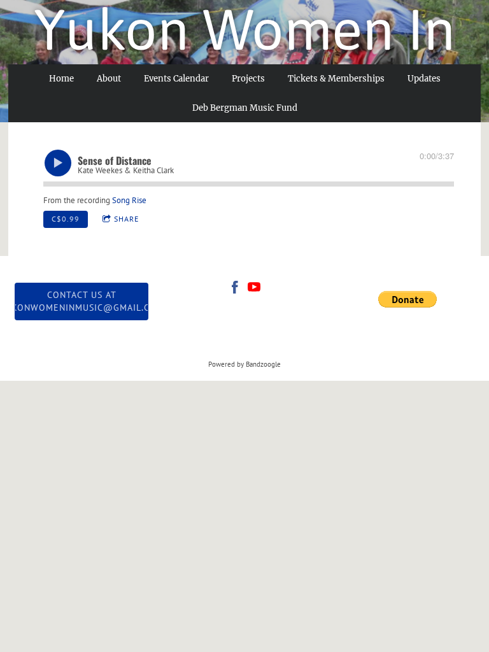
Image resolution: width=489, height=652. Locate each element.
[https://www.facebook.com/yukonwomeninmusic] (235, 289)
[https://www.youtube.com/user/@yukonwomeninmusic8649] (254, 289)
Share (126, 218)
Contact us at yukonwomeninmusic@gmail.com (81, 301)
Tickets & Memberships (336, 78)
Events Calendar (176, 78)
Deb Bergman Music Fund (244, 108)
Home (61, 78)
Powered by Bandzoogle (244, 364)
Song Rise (129, 200)
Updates (424, 78)
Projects (248, 78)
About (109, 78)
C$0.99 (66, 218)
